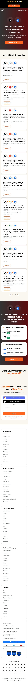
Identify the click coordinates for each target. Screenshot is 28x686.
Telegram (5, 538)
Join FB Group (15, 642)
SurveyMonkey (6, 568)
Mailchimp (5, 489)
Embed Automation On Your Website (11, 628)
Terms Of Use (17, 680)
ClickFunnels (6, 491)
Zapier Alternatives (7, 595)
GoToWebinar (6, 486)
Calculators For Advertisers (9, 638)
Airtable (5, 533)
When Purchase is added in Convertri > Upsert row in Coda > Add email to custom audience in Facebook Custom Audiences (14, 161)
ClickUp (4, 521)
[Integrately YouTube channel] (21, 645)
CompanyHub (6, 444)
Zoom (4, 536)
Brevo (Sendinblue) (7, 484)
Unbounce (5, 565)
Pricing (4, 592)
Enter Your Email (6, 406)
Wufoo (4, 563)
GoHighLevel (6, 481)
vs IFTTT (5, 616)
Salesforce (5, 434)
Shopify (4, 518)
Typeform (5, 560)
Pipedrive (5, 449)
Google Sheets (6, 511)
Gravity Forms (6, 553)
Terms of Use (16, 417)
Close (4, 446)
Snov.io (4, 456)
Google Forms (6, 555)
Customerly (5, 461)
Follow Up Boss (6, 436)
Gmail (4, 516)
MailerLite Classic (7, 494)
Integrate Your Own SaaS (8, 625)
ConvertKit (5, 496)
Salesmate (5, 454)
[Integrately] (2, 10)
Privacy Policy (10, 680)
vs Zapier (5, 611)
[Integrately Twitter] (6, 645)
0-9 (3, 664)
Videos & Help (6, 600)
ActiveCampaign (6, 474)
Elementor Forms (7, 550)
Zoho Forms (5, 578)
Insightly (5, 439)
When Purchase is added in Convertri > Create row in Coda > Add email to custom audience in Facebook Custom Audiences (14, 139)
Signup (4, 602)
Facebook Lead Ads (7, 471)
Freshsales (5, 441)
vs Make (5, 613)
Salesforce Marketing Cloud (9, 499)
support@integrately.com (10, 649)
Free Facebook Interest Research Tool (8, 635)
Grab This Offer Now (14, 5)
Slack (4, 526)
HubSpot (5, 479)
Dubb (4, 459)
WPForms (5, 570)
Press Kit (5, 605)
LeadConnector (6, 476)
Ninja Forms (5, 573)
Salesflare (5, 451)
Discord (5, 531)
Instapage (5, 575)
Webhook (5, 513)
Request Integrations (8, 597)
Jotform (5, 558)
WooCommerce (6, 523)
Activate (7, 79)
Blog (4, 590)
